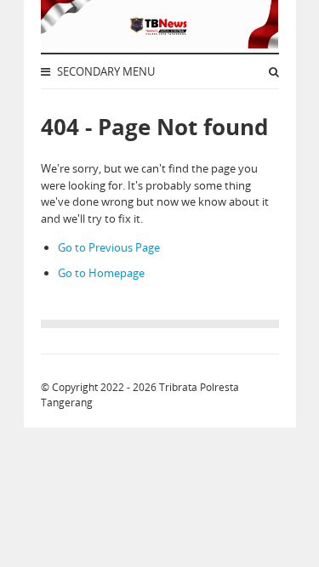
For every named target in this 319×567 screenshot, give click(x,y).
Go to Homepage (101, 273)
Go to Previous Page (109, 247)
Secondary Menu (104, 71)
